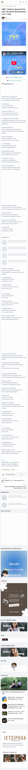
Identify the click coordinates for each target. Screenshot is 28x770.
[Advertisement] (14, 186)
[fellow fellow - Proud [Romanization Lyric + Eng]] (14, 690)
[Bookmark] (3, 475)
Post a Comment (11, 474)
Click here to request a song (15, 77)
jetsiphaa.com (15, 462)
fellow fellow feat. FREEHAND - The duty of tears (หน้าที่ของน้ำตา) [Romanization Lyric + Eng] (16, 706)
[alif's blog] (2, 2)
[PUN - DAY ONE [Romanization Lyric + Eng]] (4, 722)
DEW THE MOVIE (6, 469)
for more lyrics (14, 80)
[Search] (23, 2)
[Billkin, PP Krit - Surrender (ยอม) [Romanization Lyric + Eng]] (4, 701)
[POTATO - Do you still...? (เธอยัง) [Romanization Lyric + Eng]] (4, 715)
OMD (13, 469)
